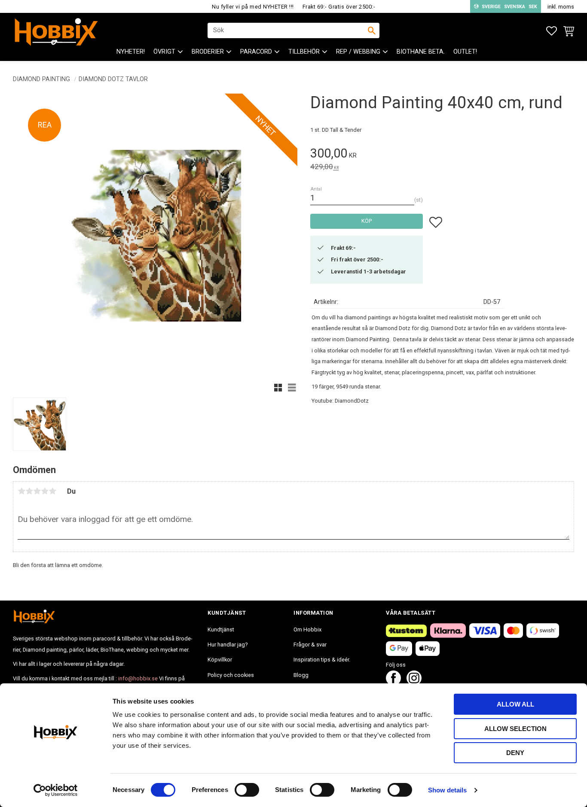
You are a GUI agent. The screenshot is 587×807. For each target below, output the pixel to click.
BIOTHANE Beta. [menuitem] (421, 51)
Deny (515, 752)
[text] (442, 154)
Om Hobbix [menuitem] (307, 629)
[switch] (247, 790)
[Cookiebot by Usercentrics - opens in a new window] (55, 790)
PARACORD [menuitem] (256, 51)
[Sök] (371, 30)
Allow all (515, 704)
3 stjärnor (37, 491)
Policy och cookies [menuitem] (231, 675)
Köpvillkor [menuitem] (220, 659)
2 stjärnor (29, 491)
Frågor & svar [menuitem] (310, 644)
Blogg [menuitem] (301, 675)
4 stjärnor (45, 491)
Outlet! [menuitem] (465, 51)
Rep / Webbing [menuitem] (358, 51)
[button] (551, 31)
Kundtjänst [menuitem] (221, 629)
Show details (447, 790)
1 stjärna (21, 491)
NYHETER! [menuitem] (130, 51)
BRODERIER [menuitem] (208, 51)
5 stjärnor (52, 491)
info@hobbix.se (138, 678)
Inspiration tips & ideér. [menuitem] (322, 659)
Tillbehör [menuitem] (304, 51)
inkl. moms (560, 6)
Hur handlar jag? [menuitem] (228, 644)
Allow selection (515, 728)
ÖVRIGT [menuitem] (164, 51)
